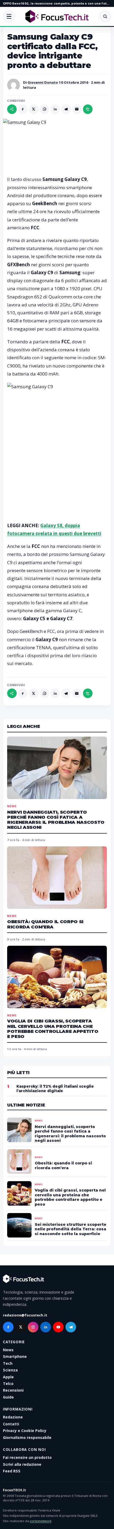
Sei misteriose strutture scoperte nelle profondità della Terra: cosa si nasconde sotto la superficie (70, 1229)
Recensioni (13, 1390)
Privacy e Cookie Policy (24, 1430)
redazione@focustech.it (25, 1315)
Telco (8, 1383)
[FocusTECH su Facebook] (8, 1327)
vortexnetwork (40, 1521)
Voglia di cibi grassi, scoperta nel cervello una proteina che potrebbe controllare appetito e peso (52, 1028)
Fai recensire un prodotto (27, 1457)
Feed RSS (11, 1470)
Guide (8, 1397)
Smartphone (15, 1356)
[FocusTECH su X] (20, 1327)
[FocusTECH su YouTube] (58, 1327)
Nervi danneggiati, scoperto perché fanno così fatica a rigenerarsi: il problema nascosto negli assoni (55, 819)
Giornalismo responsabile (27, 1437)
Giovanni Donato (43, 82)
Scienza (10, 1369)
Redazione (13, 1417)
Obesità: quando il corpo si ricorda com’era (45, 924)
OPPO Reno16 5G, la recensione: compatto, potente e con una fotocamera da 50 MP (57, 3)
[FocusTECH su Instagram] (33, 1327)
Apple (8, 1376)
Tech (7, 1363)
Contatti (11, 1423)
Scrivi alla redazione (22, 1464)
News (12, 806)
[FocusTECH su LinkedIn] (45, 1327)
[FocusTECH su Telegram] (70, 1327)
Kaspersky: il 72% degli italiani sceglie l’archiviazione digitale (55, 1088)
